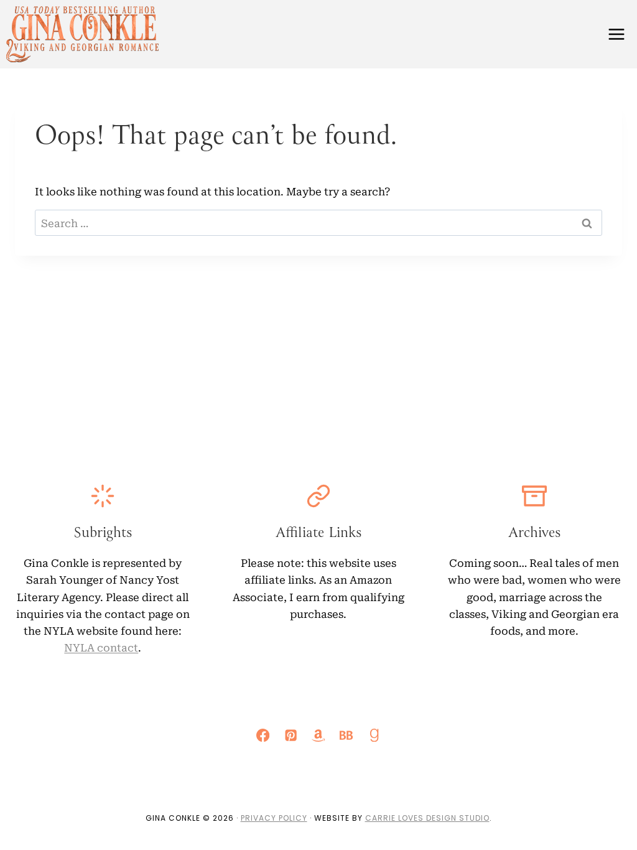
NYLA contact (101, 647)
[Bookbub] (346, 735)
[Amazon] (318, 735)
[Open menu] (616, 34)
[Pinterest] (290, 735)
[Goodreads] (374, 735)
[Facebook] (263, 735)
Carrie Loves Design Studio (427, 818)
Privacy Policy (274, 818)
